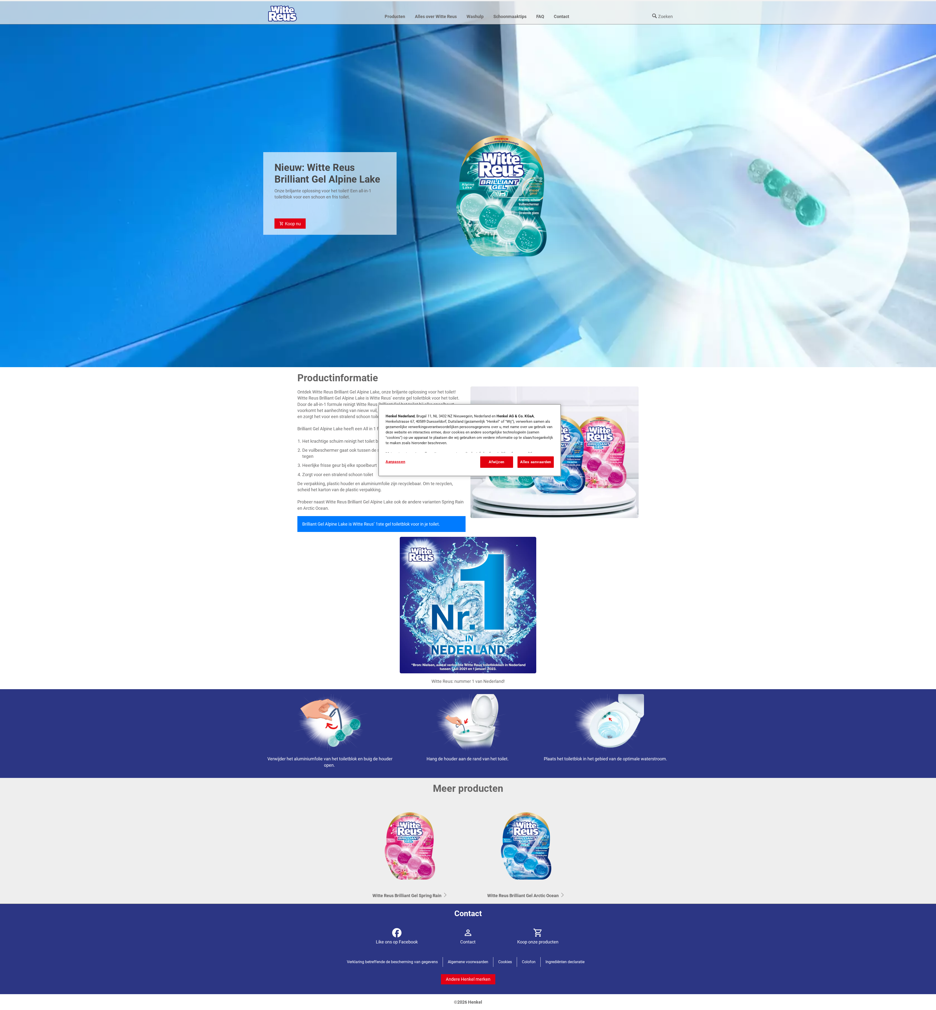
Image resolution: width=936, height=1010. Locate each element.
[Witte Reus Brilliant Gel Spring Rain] (410, 851)
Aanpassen (395, 462)
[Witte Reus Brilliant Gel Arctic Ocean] (526, 851)
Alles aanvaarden (535, 462)
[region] (469, 440)
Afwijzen (496, 462)
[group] (468, 733)
